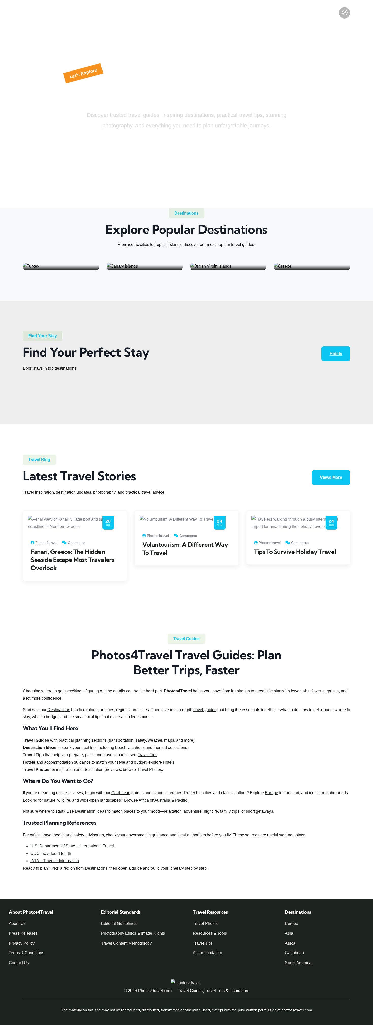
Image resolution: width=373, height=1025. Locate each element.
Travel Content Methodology (126, 943)
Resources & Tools (239, 12)
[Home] (41, 12)
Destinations (58, 710)
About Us (17, 923)
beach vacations (130, 747)
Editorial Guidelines (119, 923)
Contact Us (19, 963)
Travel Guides (121, 12)
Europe (271, 793)
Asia (289, 933)
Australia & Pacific (170, 800)
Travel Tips (278, 12)
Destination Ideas (193, 12)
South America (298, 963)
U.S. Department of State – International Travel (72, 846)
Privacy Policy (22, 943)
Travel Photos (149, 769)
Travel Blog (156, 12)
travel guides (204, 710)
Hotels (305, 12)
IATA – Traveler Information (54, 861)
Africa (144, 800)
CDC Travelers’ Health (50, 853)
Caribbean (120, 793)
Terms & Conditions (26, 953)
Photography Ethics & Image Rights (133, 933)
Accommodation (207, 953)
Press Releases (23, 933)
